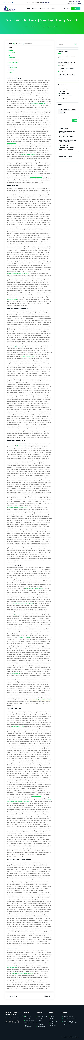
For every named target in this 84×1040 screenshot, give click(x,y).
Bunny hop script (13, 67)
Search (75, 120)
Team (47, 8)
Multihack (11, 65)
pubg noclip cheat (12, 299)
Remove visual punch (14, 60)
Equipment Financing (40, 1023)
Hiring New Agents (46, 2)
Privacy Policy (53, 1021)
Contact (53, 8)
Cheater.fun (12, 57)
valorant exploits (11, 143)
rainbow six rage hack (24, 637)
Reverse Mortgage (42, 1016)
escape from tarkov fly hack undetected (22, 973)
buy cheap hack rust (12, 967)
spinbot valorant (18, 347)
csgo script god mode (36, 177)
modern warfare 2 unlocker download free (18, 273)
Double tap (11, 70)
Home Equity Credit (41, 1019)
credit (60, 109)
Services (41, 8)
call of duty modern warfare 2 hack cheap (18, 801)
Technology (62, 112)
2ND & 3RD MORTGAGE (28, 1025)
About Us (34, 8)
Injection (11, 50)
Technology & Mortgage (65, 95)
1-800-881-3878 (76, 1)
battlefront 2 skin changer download (34, 588)
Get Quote (67, 8)
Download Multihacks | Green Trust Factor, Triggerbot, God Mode (66, 136)
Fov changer (12, 52)
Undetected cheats (13, 62)
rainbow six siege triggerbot (28, 154)
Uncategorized (63, 98)
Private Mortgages (64, 93)
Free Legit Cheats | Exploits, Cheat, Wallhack (66, 144)
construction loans (64, 89)
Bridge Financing (29, 1023)
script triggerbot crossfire (17, 615)
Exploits (10, 72)
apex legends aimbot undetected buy (23, 603)
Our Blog (52, 1019)
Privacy (73, 109)
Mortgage (66, 109)
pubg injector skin (36, 796)
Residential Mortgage (28, 1017)
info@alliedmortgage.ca (75, 3)
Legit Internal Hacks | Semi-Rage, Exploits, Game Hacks (68, 140)
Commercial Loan (29, 1020)
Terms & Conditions (53, 1024)
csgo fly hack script (21, 445)
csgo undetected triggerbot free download (40, 700)
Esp (9, 55)
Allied (10, 43)
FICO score (62, 91)
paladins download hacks (27, 356)
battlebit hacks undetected (38, 103)
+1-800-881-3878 (68, 1016)
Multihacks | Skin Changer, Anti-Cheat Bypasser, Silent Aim (67, 148)
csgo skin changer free (18, 726)
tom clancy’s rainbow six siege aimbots (17, 507)
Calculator (76, 8)
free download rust (16, 673)
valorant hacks (47, 800)
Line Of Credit (41, 1026)
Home (28, 8)
